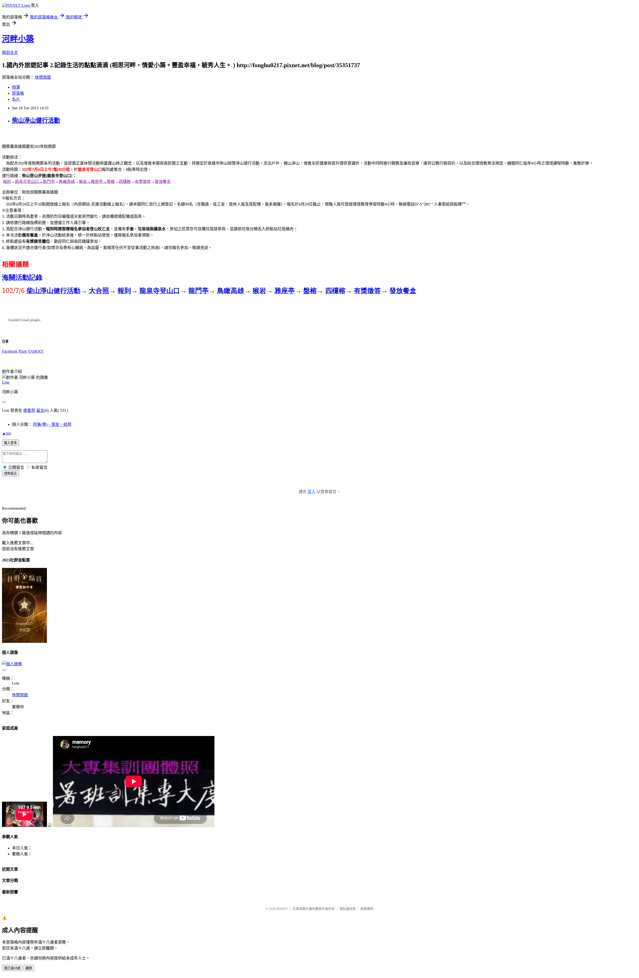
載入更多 (10, 443)
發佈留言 (10, 473)
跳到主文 (10, 52)
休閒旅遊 (43, 77)
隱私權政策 (347, 909)
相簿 (16, 87)
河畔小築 (18, 38)
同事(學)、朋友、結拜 (52, 424)
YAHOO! (35, 351)
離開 (28, 968)
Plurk (22, 351)
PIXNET (282, 909)
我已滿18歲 (12, 968)
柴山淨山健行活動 (36, 120)
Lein (5, 382)
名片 (16, 99)
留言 (40, 410)
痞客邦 (29, 410)
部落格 (18, 93)
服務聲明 (366, 909)
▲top (6, 433)
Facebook (9, 351)
